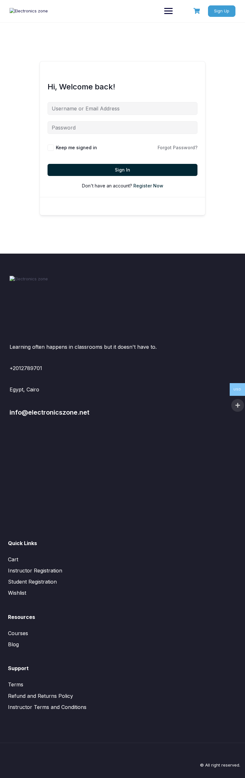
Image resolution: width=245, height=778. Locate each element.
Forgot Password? (177, 147)
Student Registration (32, 581)
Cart (13, 559)
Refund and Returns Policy (40, 696)
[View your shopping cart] (197, 11)
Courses (18, 633)
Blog (13, 644)
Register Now (148, 185)
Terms (15, 684)
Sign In (122, 169)
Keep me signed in (76, 147)
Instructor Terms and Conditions (47, 707)
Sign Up (221, 10)
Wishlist (17, 593)
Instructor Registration (35, 570)
